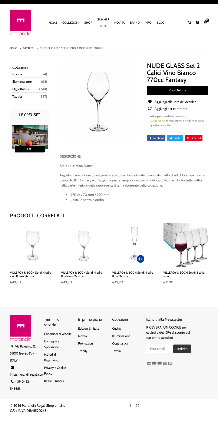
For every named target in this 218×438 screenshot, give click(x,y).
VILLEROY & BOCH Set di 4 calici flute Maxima (132, 274)
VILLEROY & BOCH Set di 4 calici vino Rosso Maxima (30, 274)
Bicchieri (29, 48)
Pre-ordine (177, 90)
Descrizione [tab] (70, 156)
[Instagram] (137, 406)
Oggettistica (20, 89)
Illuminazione (22, 82)
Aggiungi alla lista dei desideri (175, 102)
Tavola (17, 97)
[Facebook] (130, 406)
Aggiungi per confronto (171, 109)
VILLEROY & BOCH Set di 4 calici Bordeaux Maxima (81, 274)
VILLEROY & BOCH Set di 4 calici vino (184, 274)
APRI (30, 149)
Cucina (17, 74)
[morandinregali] (20, 22)
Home (14, 48)
